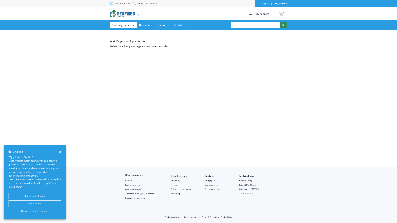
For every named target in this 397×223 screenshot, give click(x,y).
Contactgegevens (212, 189)
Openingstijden (211, 185)
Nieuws (162, 25)
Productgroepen (121, 25)
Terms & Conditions (210, 217)
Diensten (144, 25)
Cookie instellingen (35, 196)
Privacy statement (192, 217)
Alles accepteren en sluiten (35, 211)
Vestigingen (210, 180)
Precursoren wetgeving (135, 198)
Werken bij (175, 193)
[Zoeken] (283, 25)
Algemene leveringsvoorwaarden (139, 193)
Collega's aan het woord (181, 189)
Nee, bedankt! (35, 203)
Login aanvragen (132, 185)
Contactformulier (246, 193)
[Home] (125, 13)
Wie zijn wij (175, 180)
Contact (178, 25)
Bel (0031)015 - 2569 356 (148, 3)
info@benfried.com (122, 3)
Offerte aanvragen (133, 189)
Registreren (281, 3)
